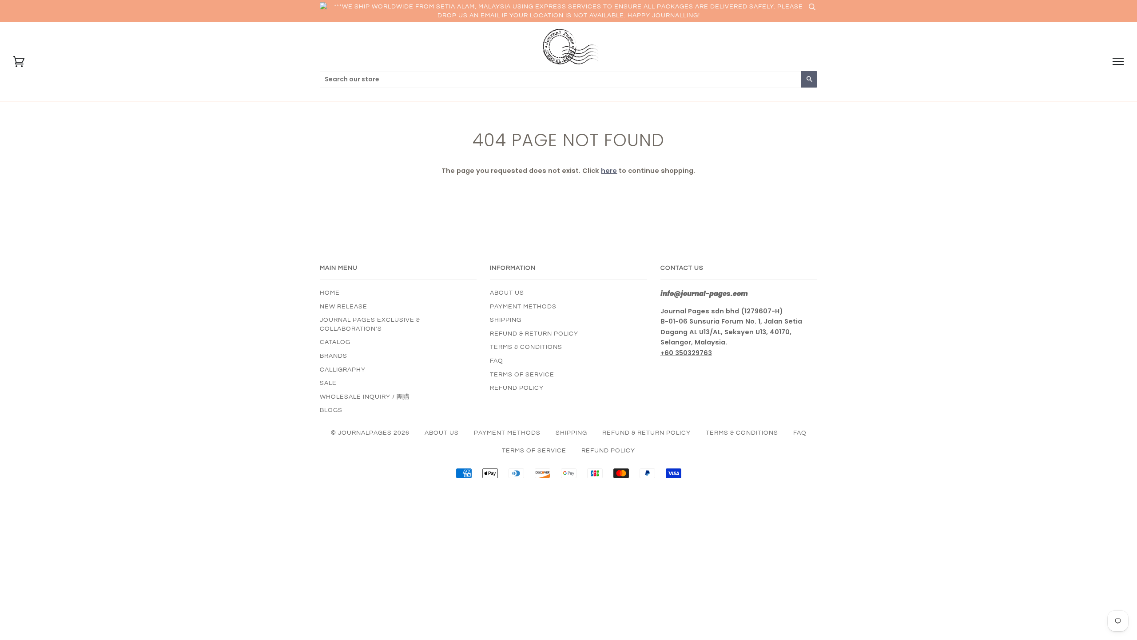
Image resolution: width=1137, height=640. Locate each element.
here (609, 170)
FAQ (496, 361)
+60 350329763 (686, 352)
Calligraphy (343, 370)
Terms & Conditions (526, 347)
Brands (333, 356)
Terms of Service (522, 375)
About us (507, 293)
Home (330, 293)
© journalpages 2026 (370, 433)
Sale (328, 383)
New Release (343, 307)
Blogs (331, 410)
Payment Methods (523, 307)
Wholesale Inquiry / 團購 (365, 397)
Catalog (335, 342)
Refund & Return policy (534, 334)
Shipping (505, 320)
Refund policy (517, 388)
